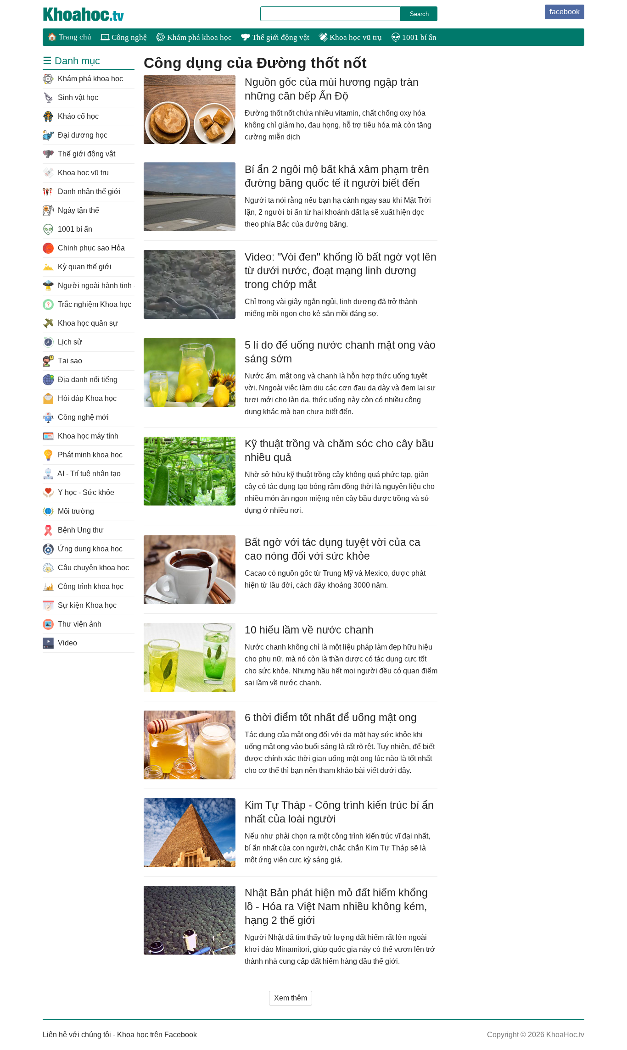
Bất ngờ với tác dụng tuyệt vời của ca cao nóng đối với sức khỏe (332, 549)
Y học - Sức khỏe (85, 492)
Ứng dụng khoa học (89, 549)
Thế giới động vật (279, 37)
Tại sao (69, 361)
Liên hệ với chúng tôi (77, 1035)
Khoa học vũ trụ (355, 37)
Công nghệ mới (82, 417)
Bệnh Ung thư (80, 530)
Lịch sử (69, 342)
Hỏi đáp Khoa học (86, 398)
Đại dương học (81, 135)
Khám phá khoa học (198, 37)
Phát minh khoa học (89, 455)
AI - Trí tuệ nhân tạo (88, 474)
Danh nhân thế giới (88, 191)
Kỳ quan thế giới (84, 267)
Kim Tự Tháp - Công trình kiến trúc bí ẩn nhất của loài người (339, 812)
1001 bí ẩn (418, 37)
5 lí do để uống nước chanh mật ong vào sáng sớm (340, 352)
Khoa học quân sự (87, 323)
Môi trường (75, 511)
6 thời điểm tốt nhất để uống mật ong (331, 717)
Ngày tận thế (77, 210)
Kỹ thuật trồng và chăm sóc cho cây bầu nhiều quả (339, 450)
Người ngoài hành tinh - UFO (95, 285)
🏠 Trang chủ (69, 37)
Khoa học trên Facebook (157, 1035)
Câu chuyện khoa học (92, 568)
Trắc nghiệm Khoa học (93, 304)
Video (66, 643)
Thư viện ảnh (78, 624)
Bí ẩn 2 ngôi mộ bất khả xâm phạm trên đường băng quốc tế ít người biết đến (337, 176)
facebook (564, 12)
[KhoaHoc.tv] (93, 14)
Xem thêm (290, 998)
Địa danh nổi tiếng (87, 379)
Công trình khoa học (89, 586)
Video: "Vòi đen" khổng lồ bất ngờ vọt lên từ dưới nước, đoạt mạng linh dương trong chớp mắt (341, 270)
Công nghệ (128, 37)
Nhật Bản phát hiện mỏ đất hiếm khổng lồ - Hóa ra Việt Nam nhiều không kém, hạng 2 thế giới (336, 906)
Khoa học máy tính (87, 436)
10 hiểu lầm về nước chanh (309, 630)
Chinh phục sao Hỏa (90, 248)
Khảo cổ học (77, 116)
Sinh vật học (77, 97)
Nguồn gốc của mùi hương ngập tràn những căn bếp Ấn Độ (332, 89)
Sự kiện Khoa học (86, 605)
